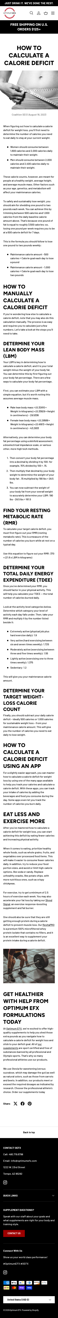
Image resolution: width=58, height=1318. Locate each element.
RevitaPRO (48, 924)
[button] (45, 13)
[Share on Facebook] (22, 1103)
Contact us (14, 1233)
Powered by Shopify (30, 1310)
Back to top (29, 1132)
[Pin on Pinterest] (29, 1103)
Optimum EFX (14, 1028)
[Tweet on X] (15, 1103)
